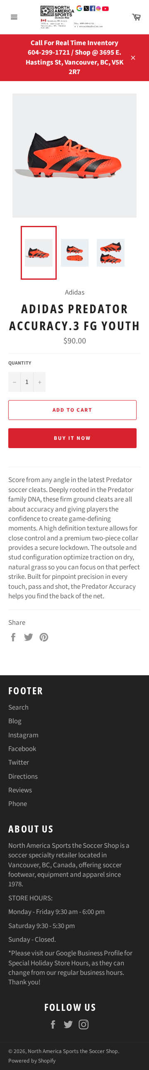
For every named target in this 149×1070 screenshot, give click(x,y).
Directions (23, 777)
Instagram (23, 735)
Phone (17, 804)
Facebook (22, 749)
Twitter (18, 763)
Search (18, 708)
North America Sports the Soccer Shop (73, 1051)
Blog (15, 721)
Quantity (19, 363)
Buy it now (72, 438)
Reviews (20, 790)
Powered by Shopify (31, 1061)
